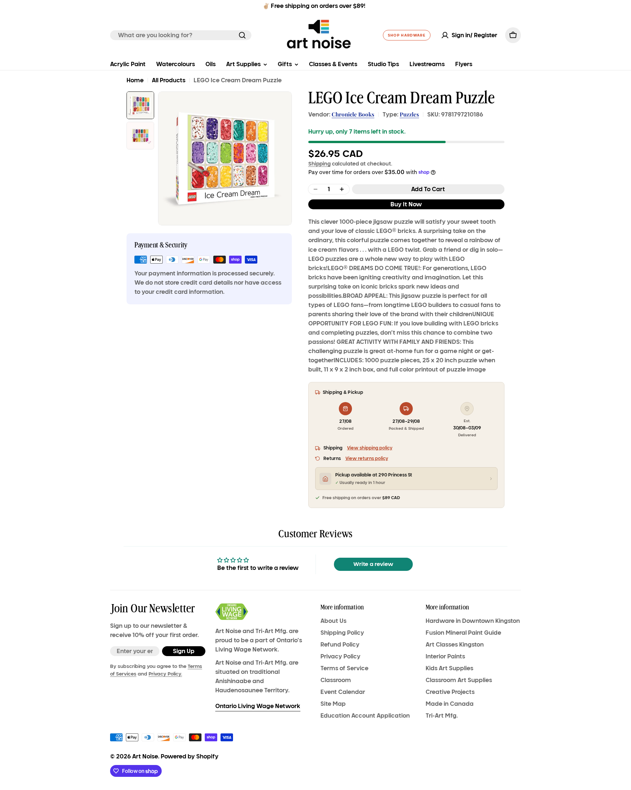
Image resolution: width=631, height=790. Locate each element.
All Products (168, 80)
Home (135, 80)
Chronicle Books (353, 114)
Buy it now (406, 204)
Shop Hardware (407, 35)
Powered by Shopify (190, 756)
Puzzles (409, 114)
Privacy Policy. (165, 674)
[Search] (242, 35)
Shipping (319, 163)
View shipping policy (369, 448)
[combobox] (180, 35)
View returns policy (366, 458)
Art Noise (145, 756)
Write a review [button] (373, 564)
